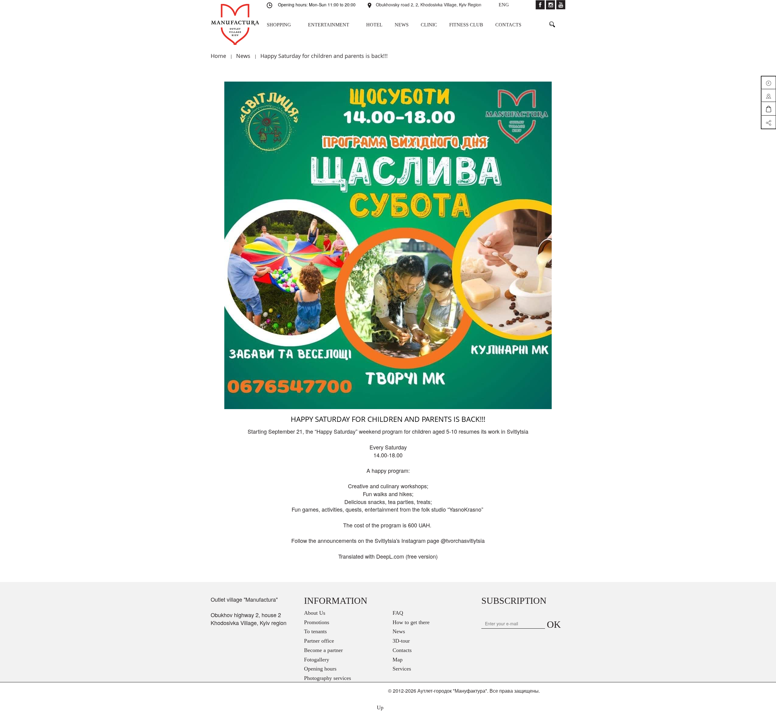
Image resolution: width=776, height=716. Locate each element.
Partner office (319, 641)
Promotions (316, 622)
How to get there (411, 622)
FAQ (398, 613)
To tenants (315, 631)
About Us (314, 613)
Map (398, 660)
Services (402, 669)
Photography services (327, 678)
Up (379, 707)
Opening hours (320, 669)
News (399, 631)
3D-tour (401, 641)
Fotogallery (316, 660)
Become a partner (323, 650)
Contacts (402, 650)
